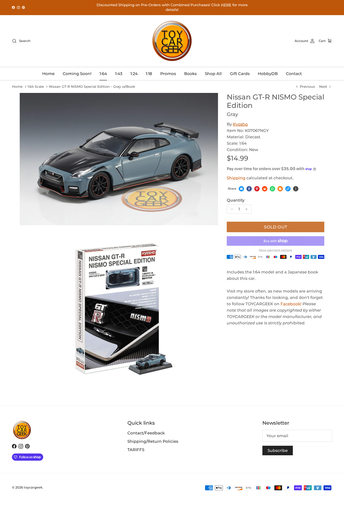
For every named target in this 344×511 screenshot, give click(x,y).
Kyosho (240, 124)
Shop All (213, 73)
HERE (226, 5)
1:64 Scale (35, 87)
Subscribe (278, 450)
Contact (294, 73)
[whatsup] (272, 188)
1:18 (149, 73)
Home (48, 73)
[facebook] (249, 188)
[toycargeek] (172, 41)
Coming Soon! (77, 73)
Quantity (236, 200)
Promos (168, 73)
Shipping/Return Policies (152, 441)
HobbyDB (268, 73)
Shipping (236, 178)
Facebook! (290, 303)
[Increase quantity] (247, 209)
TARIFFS (135, 449)
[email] (241, 188)
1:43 (118, 73)
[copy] (288, 188)
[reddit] (264, 188)
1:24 (134, 73)
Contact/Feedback (146, 433)
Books (190, 73)
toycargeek (33, 487)
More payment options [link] (275, 250)
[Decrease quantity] (231, 209)
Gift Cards (240, 73)
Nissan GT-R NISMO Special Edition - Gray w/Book (92, 87)
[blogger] (280, 188)
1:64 (103, 73)
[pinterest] (257, 188)
